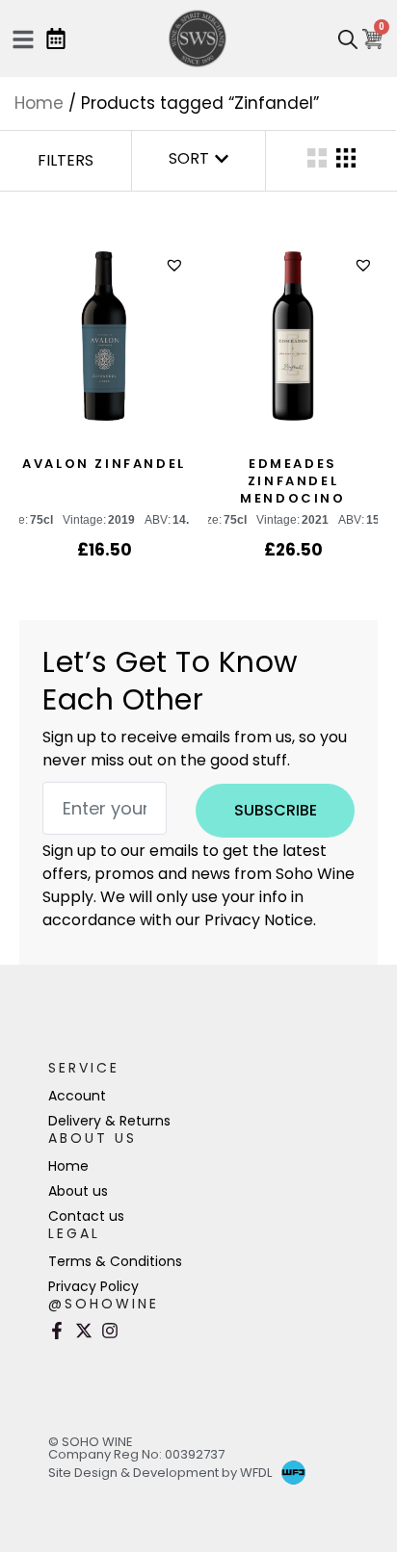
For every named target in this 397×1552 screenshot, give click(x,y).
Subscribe (275, 810)
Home (39, 103)
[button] (177, 265)
